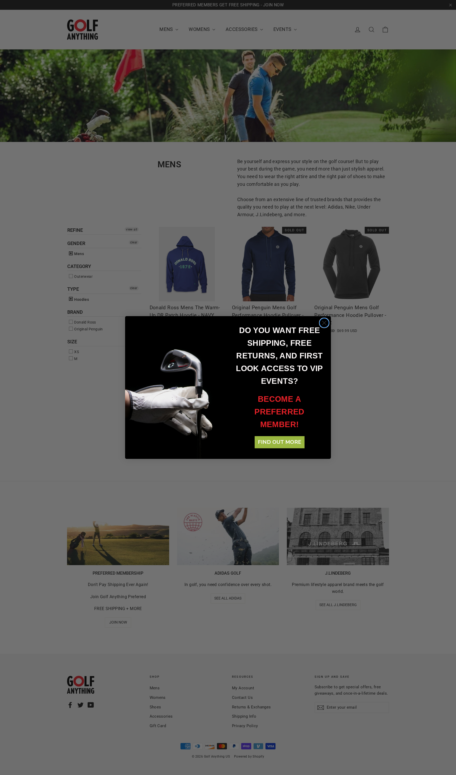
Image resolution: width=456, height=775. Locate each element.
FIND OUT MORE (279, 442)
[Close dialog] (324, 322)
